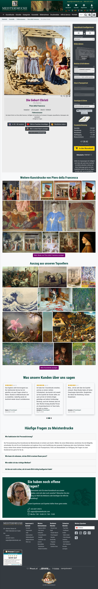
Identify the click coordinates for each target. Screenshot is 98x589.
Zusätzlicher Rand (78, 37)
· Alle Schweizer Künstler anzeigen (66, 546)
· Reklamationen (29, 539)
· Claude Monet (54, 533)
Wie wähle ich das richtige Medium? (18, 463)
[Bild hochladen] (94, 15)
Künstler (18, 15)
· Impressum (28, 530)
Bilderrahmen (44, 15)
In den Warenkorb (85, 148)
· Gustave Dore (54, 546)
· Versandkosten (42, 535)
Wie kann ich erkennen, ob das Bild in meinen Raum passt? (26, 456)
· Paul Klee (65, 528)
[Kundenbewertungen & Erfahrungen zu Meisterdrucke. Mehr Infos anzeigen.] (12, 557)
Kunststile (35, 15)
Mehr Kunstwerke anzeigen (49, 368)
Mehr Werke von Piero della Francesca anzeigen (49, 255)
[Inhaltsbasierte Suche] (90, 15)
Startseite (4, 19)
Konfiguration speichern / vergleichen (85, 112)
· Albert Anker (66, 535)
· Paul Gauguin (54, 535)
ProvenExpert (14, 410)
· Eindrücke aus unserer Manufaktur (42, 542)
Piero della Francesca (33, 19)
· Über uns (28, 542)
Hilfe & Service (65, 15)
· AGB (26, 533)
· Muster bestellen (42, 549)
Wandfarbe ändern (59, 124)
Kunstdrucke (10, 15)
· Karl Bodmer (66, 542)
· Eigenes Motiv (42, 528)
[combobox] (84, 39)
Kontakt (74, 15)
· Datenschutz (29, 535)
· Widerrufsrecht (29, 537)
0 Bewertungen (41, 132)
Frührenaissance (21, 19)
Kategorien (26, 15)
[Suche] (86, 15)
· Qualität (40, 537)
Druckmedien (54, 15)
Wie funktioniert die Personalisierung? (19, 436)
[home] (3, 15)
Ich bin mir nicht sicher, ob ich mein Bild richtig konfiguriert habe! (28, 469)
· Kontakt (27, 528)
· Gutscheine (41, 546)
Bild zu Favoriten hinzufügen (38, 124)
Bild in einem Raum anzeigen (38, 129)
